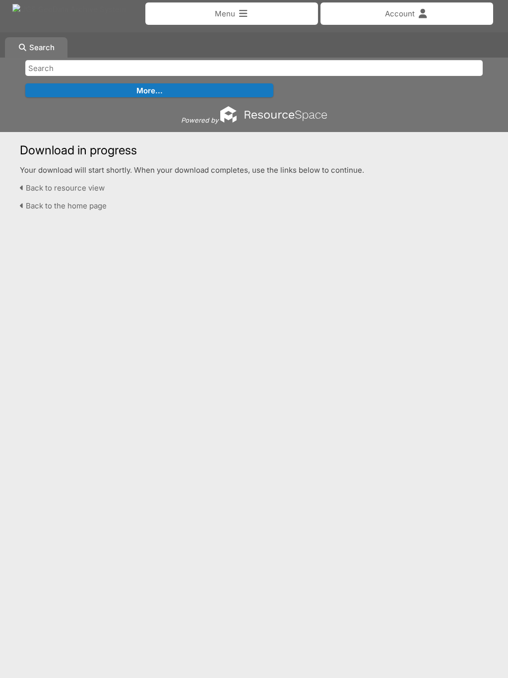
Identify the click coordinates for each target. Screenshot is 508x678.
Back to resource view (64, 188)
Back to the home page (65, 205)
